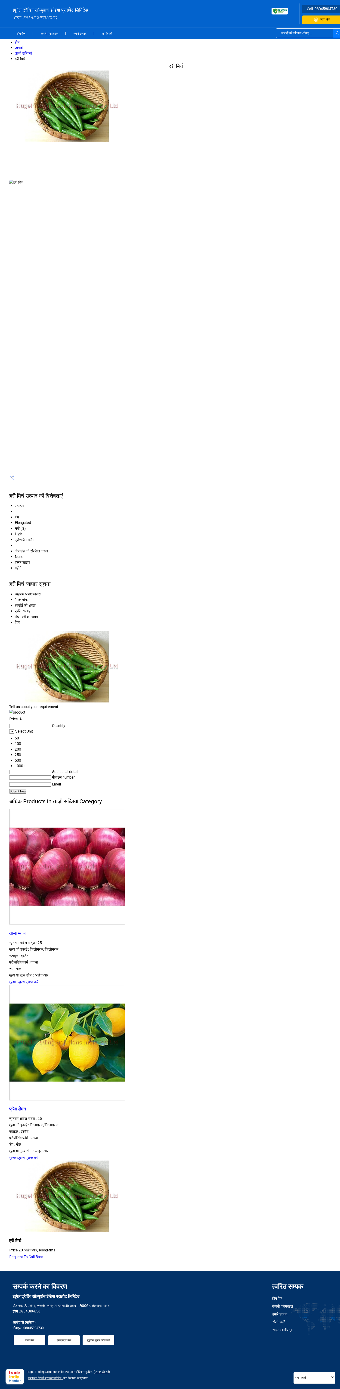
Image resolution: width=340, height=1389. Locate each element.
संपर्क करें (107, 33)
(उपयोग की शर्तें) (102, 1372)
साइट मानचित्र (282, 1330)
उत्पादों (19, 48)
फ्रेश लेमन (17, 1109)
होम (17, 42)
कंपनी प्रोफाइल (49, 33)
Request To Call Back (26, 1257)
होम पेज (21, 33)
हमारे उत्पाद (80, 33)
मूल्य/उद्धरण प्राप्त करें (23, 982)
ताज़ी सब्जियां (23, 53)
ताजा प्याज (17, 933)
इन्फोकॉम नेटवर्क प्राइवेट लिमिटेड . (45, 1378)
